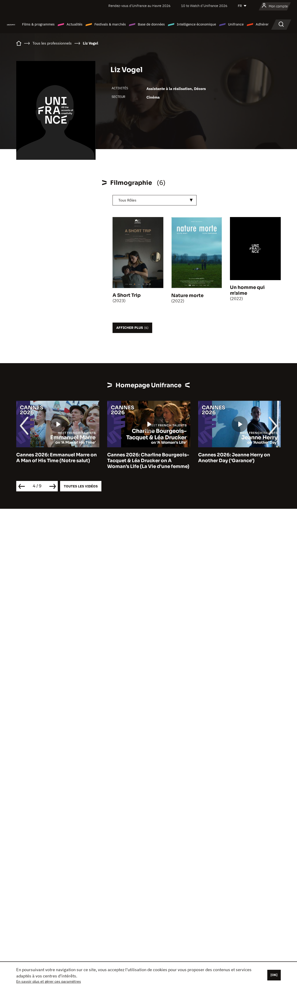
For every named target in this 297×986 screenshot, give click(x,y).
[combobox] (155, 200)
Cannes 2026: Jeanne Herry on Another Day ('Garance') (194, 458)
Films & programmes (38, 24)
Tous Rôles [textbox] (127, 200)
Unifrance (236, 24)
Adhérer (262, 24)
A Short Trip (127, 295)
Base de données (151, 24)
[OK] (274, 975)
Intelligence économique (196, 24)
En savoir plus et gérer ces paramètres (48, 981)
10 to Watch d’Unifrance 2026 (204, 5)
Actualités (74, 24)
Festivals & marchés (110, 24)
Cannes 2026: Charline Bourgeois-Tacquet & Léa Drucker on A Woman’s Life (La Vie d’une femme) (108, 460)
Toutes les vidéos (81, 486)
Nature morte (187, 295)
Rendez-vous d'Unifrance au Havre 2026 (139, 5)
